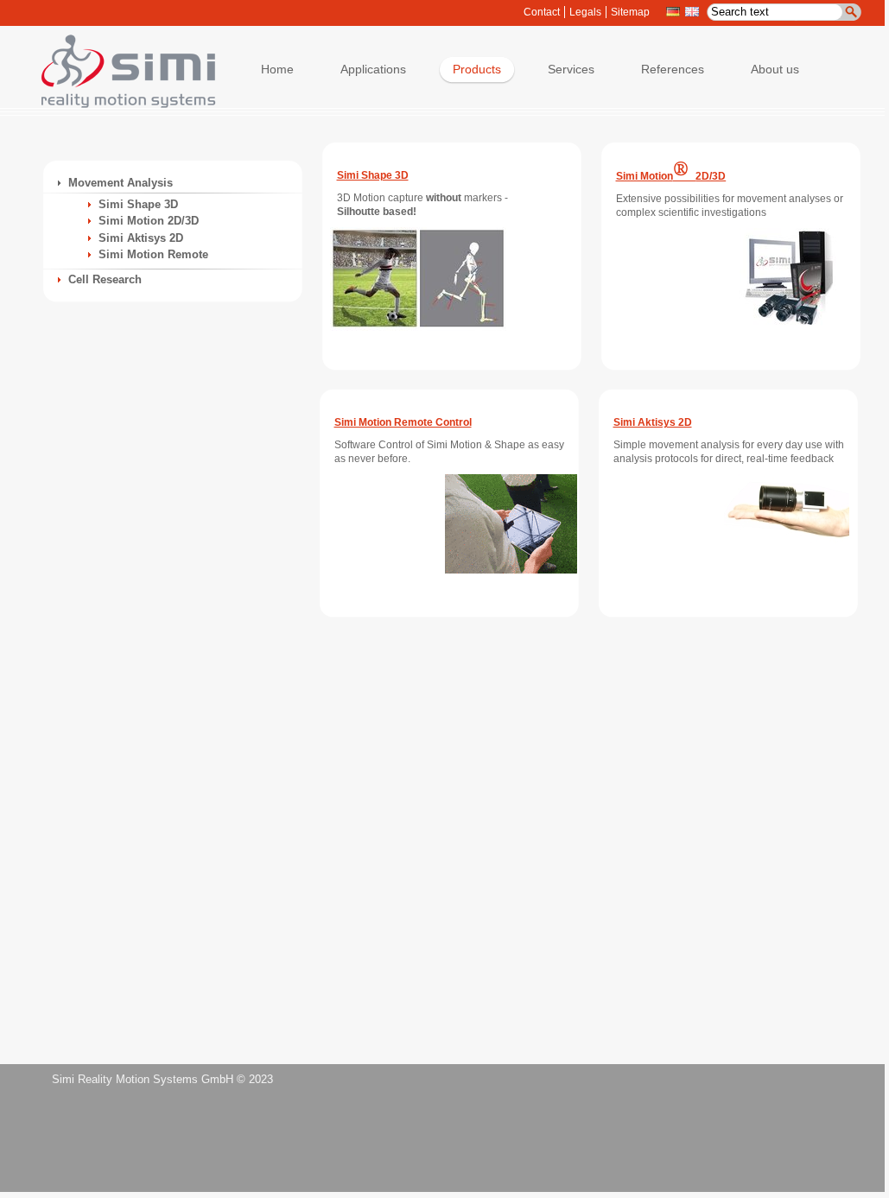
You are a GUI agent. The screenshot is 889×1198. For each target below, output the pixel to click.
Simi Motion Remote (153, 254)
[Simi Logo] (120, 104)
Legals (585, 12)
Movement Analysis (120, 182)
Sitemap (630, 12)
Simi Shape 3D (138, 204)
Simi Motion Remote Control (403, 422)
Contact (542, 12)
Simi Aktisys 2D (140, 237)
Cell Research (105, 279)
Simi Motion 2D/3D (148, 220)
